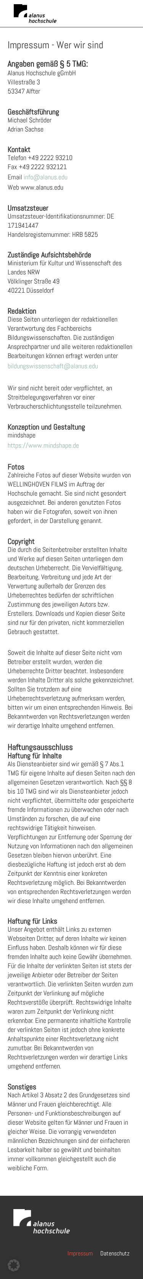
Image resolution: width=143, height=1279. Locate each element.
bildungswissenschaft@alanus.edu (53, 365)
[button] (13, 1265)
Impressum (80, 1253)
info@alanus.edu (45, 177)
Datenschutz (115, 1253)
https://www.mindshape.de (43, 445)
